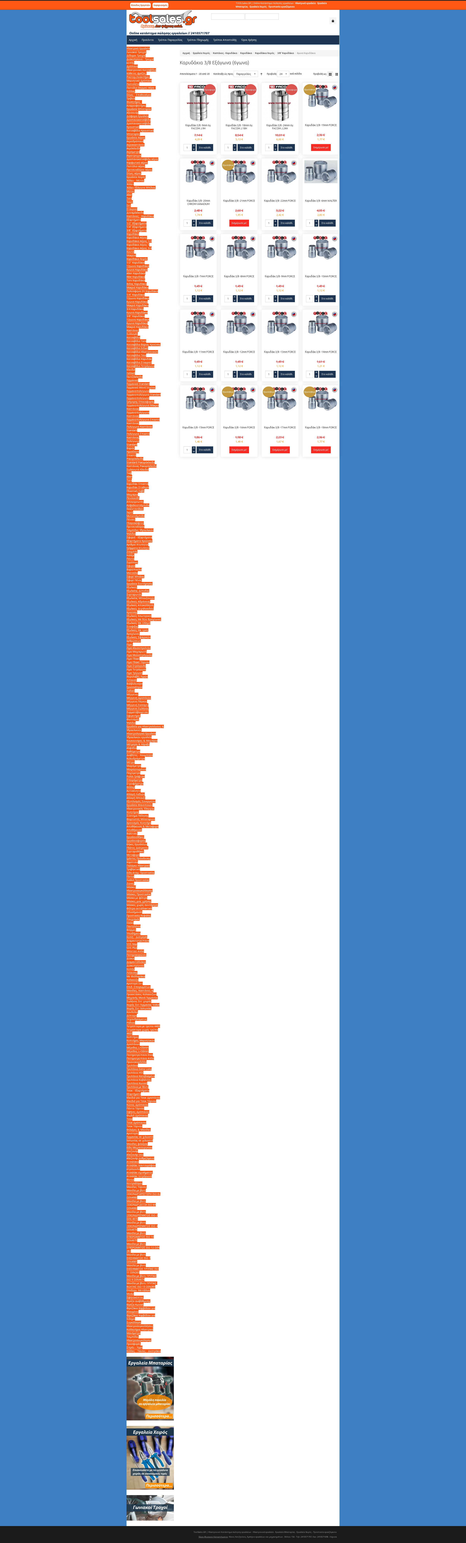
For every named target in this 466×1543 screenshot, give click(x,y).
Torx (129, 198)
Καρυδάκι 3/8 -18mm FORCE (321, 427)
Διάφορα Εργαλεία (138, 116)
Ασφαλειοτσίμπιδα (138, 505)
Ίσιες (130, 202)
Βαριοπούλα (134, 569)
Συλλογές (132, 334)
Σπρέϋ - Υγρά (135, 1347)
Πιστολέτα (133, 84)
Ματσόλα (132, 573)
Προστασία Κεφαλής (139, 915)
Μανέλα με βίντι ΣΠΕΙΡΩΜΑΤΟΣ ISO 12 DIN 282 (143, 1247)
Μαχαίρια (132, 494)
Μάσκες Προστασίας (139, 894)
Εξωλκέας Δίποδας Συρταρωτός (138, 592)
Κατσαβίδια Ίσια (136, 355)
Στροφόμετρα (135, 783)
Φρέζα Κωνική (135, 1304)
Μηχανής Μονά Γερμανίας (142, 997)
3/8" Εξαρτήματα (137, 230)
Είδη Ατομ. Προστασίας (141, 872)
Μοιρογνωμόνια (136, 769)
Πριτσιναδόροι (135, 526)
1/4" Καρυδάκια (136, 294)
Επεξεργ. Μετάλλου (138, 1290)
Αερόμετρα (133, 152)
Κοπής (131, 969)
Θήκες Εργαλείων (137, 844)
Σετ (129, 205)
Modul (130, 1293)
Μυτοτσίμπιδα (136, 516)
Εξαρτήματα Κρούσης (139, 541)
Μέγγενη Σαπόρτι (137, 705)
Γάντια (130, 876)
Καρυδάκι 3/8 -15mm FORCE (198, 427)
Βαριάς (131, 448)
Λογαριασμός (160, 5)
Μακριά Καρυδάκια (138, 287)
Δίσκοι (131, 958)
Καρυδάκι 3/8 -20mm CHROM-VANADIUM (198, 202)
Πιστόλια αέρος (136, 166)
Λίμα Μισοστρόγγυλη (139, 655)
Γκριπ (130, 512)
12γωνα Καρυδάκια (138, 266)
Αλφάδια (132, 748)
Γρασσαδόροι (134, 687)
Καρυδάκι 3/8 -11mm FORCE (198, 351)
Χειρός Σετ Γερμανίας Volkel (143, 1004)
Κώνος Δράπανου (137, 1104)
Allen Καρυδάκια (136, 273)
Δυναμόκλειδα (135, 212)
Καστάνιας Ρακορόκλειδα (142, 466)
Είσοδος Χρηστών (140, 5)
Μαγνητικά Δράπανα (139, 80)
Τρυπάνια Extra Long (139, 1069)
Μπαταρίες (133, 134)
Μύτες (131, 191)
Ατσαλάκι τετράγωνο (139, 1176)
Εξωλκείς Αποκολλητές (140, 605)
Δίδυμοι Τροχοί (136, 55)
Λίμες (130, 644)
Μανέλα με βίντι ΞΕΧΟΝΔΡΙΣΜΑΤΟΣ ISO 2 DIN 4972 (142, 1215)
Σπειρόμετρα (134, 780)
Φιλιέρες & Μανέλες (139, 1129)
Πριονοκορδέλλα (137, 1062)
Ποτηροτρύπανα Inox (140, 1055)
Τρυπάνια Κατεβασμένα (141, 1076)
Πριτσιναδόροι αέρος (139, 169)
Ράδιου (131, 1022)
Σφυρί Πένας (134, 580)
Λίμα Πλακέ (133, 658)
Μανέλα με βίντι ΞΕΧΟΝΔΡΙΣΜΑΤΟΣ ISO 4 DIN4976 (142, 1226)
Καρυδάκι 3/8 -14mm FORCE (321, 351)
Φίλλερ (131, 787)
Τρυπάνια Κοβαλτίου (139, 1079)
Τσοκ (130, 1119)
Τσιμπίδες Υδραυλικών (140, 530)
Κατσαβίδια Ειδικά (137, 348)
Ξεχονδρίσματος (137, 1019)
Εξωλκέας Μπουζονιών (141, 598)
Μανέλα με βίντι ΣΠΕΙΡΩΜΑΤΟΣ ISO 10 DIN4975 (140, 1236)
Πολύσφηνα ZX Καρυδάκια (142, 291)
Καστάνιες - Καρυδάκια (225, 53)
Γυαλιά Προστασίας (138, 880)
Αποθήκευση (134, 830)
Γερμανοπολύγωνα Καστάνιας (138, 414)
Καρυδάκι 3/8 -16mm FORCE (239, 427)
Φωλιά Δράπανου (137, 1115)
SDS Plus (132, 947)
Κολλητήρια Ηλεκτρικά (140, 1329)
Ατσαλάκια (133, 1161)
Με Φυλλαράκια (136, 976)
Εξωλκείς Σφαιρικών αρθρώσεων (139, 639)
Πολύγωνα (133, 441)
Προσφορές (134, 1344)
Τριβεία (131, 98)
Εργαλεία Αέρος (136, 137)
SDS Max (132, 944)
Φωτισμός (133, 719)
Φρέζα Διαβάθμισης (138, 1301)
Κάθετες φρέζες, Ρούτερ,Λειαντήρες (138, 75)
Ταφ (129, 473)
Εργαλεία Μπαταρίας (139, 109)
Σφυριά (131, 566)
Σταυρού (132, 209)
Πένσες (131, 519)
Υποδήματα (134, 933)
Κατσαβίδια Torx (136, 341)
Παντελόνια (134, 926)
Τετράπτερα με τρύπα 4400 (143, 1026)
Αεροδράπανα (135, 141)
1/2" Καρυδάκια (136, 262)
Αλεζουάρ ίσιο (135, 1154)
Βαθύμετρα (133, 751)
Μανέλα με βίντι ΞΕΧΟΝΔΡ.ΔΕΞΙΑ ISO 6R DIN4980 (141, 1204)
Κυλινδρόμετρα (136, 758)
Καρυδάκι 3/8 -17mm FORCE (280, 427)
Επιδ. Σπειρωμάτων (139, 987)
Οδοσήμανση (134, 912)
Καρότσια (132, 862)
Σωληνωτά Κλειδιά (138, 469)
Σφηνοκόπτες (135, 1297)
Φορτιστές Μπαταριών (141, 819)
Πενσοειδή (133, 498)
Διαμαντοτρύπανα (138, 940)
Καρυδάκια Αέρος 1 (138, 244)
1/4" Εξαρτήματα (137, 227)
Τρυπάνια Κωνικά (137, 1083)
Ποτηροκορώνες (136, 955)
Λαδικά (131, 690)
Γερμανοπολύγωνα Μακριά (143, 405)
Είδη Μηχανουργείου (139, 1147)
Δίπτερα (132, 1015)
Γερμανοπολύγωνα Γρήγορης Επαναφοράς (140, 399)
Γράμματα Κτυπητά (138, 548)
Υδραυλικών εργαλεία (139, 737)
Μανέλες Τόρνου (137, 1187)
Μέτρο (131, 762)
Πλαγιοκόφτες (135, 523)
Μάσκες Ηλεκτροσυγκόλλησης (140, 888)
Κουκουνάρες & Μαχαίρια (142, 740)
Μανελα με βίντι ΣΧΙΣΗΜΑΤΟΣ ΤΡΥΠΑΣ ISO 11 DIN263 (143, 1269)
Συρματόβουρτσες (138, 712)
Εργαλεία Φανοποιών (140, 805)
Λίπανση (132, 680)
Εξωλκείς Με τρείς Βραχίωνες (137, 631)
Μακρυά (131, 255)
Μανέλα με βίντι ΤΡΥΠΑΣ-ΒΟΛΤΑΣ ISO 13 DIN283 (142, 1285)
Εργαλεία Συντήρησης (140, 583)
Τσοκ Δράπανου (136, 1122)
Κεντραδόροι (134, 1183)
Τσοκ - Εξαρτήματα (138, 1090)
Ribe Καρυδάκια (136, 276)
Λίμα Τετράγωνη (136, 669)
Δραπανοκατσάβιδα (139, 119)
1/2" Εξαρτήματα (137, 223)
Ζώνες (130, 883)
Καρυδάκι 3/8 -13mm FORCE (280, 351)
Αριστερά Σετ (135, 983)
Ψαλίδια (131, 533)
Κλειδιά (131, 369)
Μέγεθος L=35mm (138, 1047)
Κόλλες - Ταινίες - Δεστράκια (144, 1351)
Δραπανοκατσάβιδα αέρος (142, 159)
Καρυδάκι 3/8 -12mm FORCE (239, 351)
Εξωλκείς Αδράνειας (138, 601)
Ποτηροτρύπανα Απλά (140, 1058)
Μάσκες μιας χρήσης (139, 901)
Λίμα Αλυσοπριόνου (139, 648)
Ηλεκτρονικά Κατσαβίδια (141, 70)
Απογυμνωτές (135, 501)
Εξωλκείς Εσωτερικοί (139, 616)
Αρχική (186, 53)
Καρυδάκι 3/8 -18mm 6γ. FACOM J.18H (239, 127)
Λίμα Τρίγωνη (135, 673)
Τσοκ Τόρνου (134, 1126)
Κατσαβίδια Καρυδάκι (139, 359)
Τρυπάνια (132, 1065)
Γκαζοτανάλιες (135, 509)
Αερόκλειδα (133, 148)
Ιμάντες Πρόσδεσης (138, 858)
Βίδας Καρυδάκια (137, 284)
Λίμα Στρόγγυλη (136, 666)
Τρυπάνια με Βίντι (137, 1087)
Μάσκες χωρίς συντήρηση (142, 905)
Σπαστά (131, 455)
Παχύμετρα (133, 773)
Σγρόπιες (132, 562)
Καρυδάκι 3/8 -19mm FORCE (321, 125)
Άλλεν (130, 184)
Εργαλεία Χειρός (201, 53)
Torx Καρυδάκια (136, 280)
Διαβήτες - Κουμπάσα (140, 755)
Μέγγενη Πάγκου (137, 701)
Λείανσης (132, 972)
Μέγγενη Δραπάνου (139, 698)
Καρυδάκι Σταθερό (138, 487)
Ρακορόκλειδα (135, 458)
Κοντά (130, 252)
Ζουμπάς (132, 551)
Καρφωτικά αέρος (137, 162)
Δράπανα (132, 66)
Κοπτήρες (133, 1037)
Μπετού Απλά (135, 951)
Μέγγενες (132, 694)
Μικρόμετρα (134, 765)
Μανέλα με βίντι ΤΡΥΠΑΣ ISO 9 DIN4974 (141, 1277)
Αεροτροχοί (134, 155)
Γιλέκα (130, 922)
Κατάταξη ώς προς (223, 73)
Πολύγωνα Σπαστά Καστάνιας (138, 435)
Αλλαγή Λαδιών (136, 794)
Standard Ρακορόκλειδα (141, 462)
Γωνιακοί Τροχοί (136, 52)
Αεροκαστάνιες (136, 144)
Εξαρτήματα (134, 219)
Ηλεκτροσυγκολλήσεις (140, 1326)
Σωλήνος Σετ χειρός (139, 1001)
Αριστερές (133, 1133)
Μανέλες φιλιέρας (137, 1144)
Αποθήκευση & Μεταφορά (143, 826)
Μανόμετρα (134, 1333)
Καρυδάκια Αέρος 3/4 (139, 248)
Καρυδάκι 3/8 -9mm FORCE (280, 276)
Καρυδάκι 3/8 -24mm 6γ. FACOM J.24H (280, 127)
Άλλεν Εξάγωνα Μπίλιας (141, 187)
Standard (132, 444)
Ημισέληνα (133, 451)
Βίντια (130, 1179)
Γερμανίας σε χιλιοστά (140, 1136)
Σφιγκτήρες (134, 715)
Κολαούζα (133, 979)
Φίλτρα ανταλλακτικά (139, 908)
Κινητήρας (133, 812)
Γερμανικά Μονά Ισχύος (141, 387)
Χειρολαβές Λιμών (137, 676)
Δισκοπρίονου (135, 965)
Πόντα (130, 558)
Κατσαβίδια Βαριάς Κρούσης (144, 344)
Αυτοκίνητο (134, 790)
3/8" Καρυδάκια (285, 53)
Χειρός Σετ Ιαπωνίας (139, 1008)
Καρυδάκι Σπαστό (137, 484)
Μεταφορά (133, 855)
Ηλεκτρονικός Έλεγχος (140, 808)
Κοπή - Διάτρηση (137, 937)
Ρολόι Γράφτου (136, 776)
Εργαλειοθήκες (135, 837)
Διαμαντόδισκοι (136, 962)
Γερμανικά (132, 380)
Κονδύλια (132, 1012)
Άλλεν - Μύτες (135, 180)
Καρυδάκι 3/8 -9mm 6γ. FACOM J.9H (198, 127)
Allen (129, 195)
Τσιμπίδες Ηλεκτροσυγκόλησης (139, 1338)
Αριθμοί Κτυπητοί (137, 544)
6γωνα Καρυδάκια (137, 269)
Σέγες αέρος (134, 173)
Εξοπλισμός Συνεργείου (141, 801)
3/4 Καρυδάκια (135, 309)
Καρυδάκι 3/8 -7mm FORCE (198, 276)
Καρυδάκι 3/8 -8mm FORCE (239, 276)
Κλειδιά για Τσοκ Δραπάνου (143, 1097)
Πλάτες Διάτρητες (137, 847)
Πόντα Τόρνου (135, 1108)
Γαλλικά (131, 373)
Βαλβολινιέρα (135, 683)
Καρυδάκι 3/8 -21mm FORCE (239, 200)
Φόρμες (131, 930)
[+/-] (261, 74)
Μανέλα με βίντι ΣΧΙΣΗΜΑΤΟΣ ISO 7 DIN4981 (138, 1258)
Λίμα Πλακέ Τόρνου (138, 662)
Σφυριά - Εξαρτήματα (139, 537)
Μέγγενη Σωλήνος (138, 708)
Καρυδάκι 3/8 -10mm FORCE (321, 276)
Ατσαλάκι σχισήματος (140, 1172)
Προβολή (272, 73)
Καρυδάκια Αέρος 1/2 (139, 241)
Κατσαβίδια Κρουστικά (140, 130)
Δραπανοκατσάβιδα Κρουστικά (139, 125)
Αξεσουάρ (132, 112)
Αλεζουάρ (132, 1151)
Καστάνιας (133, 409)
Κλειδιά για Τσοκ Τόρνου (141, 1101)
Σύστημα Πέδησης (138, 815)
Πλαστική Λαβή (135, 491)
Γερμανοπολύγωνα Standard (144, 394)
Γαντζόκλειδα (135, 376)
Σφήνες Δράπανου (138, 1112)
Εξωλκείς (132, 587)
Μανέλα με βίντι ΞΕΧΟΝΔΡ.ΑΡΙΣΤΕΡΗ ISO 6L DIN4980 (143, 1194)
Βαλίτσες (132, 833)
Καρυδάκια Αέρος (137, 237)
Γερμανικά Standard (138, 384)
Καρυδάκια (246, 53)
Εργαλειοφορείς (136, 840)
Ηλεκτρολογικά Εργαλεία (141, 733)
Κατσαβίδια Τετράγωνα (140, 366)
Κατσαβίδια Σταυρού (139, 362)
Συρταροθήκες (135, 851)
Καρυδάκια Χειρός (264, 53)
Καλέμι (130, 555)
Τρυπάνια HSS (135, 1072)
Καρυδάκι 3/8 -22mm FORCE (280, 200)
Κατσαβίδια (133, 337)
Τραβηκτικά (133, 869)
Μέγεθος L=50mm (138, 1051)
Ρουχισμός (133, 919)
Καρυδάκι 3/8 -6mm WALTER (321, 200)
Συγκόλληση (134, 1322)
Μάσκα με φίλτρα (137, 898)
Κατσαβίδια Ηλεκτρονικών (142, 352)
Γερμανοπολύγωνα (138, 391)
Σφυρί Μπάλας (135, 576)
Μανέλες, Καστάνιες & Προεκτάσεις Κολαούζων (142, 992)
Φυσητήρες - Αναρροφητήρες (136, 103)
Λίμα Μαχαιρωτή (137, 651)
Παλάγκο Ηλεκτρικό (138, 865)
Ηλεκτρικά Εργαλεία (138, 48)
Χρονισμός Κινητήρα (139, 822)
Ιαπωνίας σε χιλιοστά (140, 1140)
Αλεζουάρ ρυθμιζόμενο (140, 1158)
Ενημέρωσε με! (320, 147)
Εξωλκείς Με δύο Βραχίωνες (144, 619)
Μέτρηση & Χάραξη (138, 744)
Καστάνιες (133, 330)
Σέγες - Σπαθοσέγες (139, 95)
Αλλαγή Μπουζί (136, 798)
